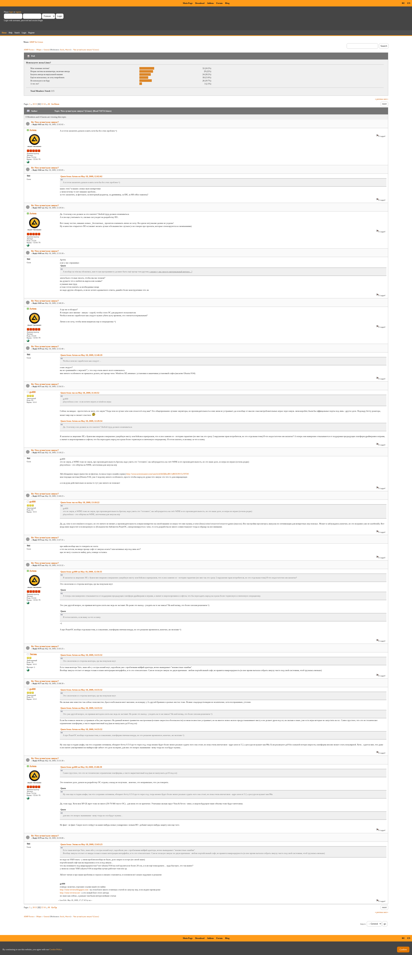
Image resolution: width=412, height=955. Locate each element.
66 (49, 104)
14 (45, 104)
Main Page (188, 3)
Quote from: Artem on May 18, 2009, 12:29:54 (81, 421)
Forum (219, 3)
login (11, 12)
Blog (227, 3)
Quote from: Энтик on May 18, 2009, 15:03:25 (82, 844)
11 (36, 104)
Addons (210, 3)
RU (403, 3)
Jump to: (363, 924)
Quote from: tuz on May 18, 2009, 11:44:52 (80, 393)
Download (199, 3)
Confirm (403, 949)
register (18, 12)
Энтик (33, 654)
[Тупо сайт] (28, 671)
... (32, 104)
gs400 (32, 392)
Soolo (62, 50)
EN (408, 3)
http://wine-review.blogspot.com (74, 889)
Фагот (67, 50)
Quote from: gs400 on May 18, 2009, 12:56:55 (81, 571)
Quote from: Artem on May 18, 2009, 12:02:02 (81, 176)
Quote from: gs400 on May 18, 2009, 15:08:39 (81, 767)
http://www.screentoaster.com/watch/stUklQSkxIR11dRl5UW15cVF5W (157, 474)
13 (42, 104)
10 (34, 104)
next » (386, 99)
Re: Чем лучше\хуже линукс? (45, 122)
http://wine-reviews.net (70, 893)
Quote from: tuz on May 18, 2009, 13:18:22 (80, 502)
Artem (32, 130)
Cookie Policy (55, 949)
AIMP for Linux (36, 42)
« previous (379, 99)
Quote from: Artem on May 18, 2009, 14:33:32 (81, 655)
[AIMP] (28, 163)
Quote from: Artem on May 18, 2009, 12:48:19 (81, 355)
